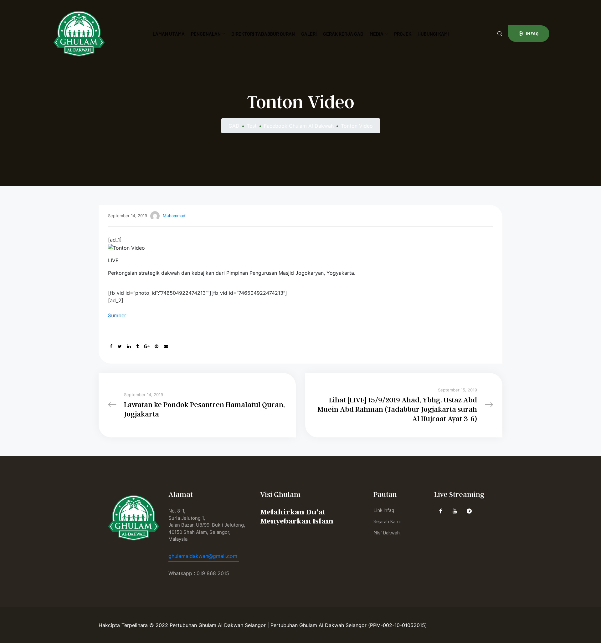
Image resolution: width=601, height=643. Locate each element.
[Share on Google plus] (147, 346)
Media (376, 34)
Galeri (309, 34)
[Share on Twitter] (120, 346)
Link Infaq (383, 510)
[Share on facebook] (111, 346)
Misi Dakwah (386, 532)
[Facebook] (440, 510)
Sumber (117, 315)
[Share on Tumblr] (137, 346)
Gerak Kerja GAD (343, 34)
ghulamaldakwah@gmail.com (203, 556)
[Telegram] (469, 510)
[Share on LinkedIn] (129, 346)
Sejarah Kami (387, 521)
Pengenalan (206, 34)
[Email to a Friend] (166, 346)
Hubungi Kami (433, 34)
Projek (402, 34)
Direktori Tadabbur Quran (263, 34)
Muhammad (174, 215)
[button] (528, 33)
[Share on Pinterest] (156, 346)
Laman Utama (169, 34)
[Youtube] (455, 510)
